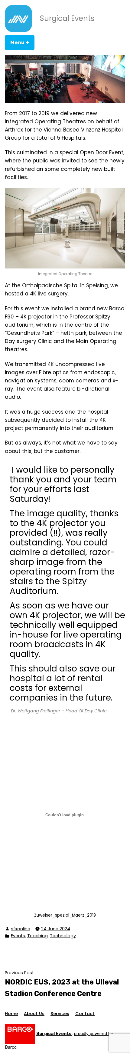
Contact (85, 1014)
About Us (34, 1014)
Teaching (37, 936)
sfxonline (20, 929)
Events (18, 936)
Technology (63, 936)
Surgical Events (67, 18)
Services (59, 1014)
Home (11, 1014)
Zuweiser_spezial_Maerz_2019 (65, 915)
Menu (22, 42)
